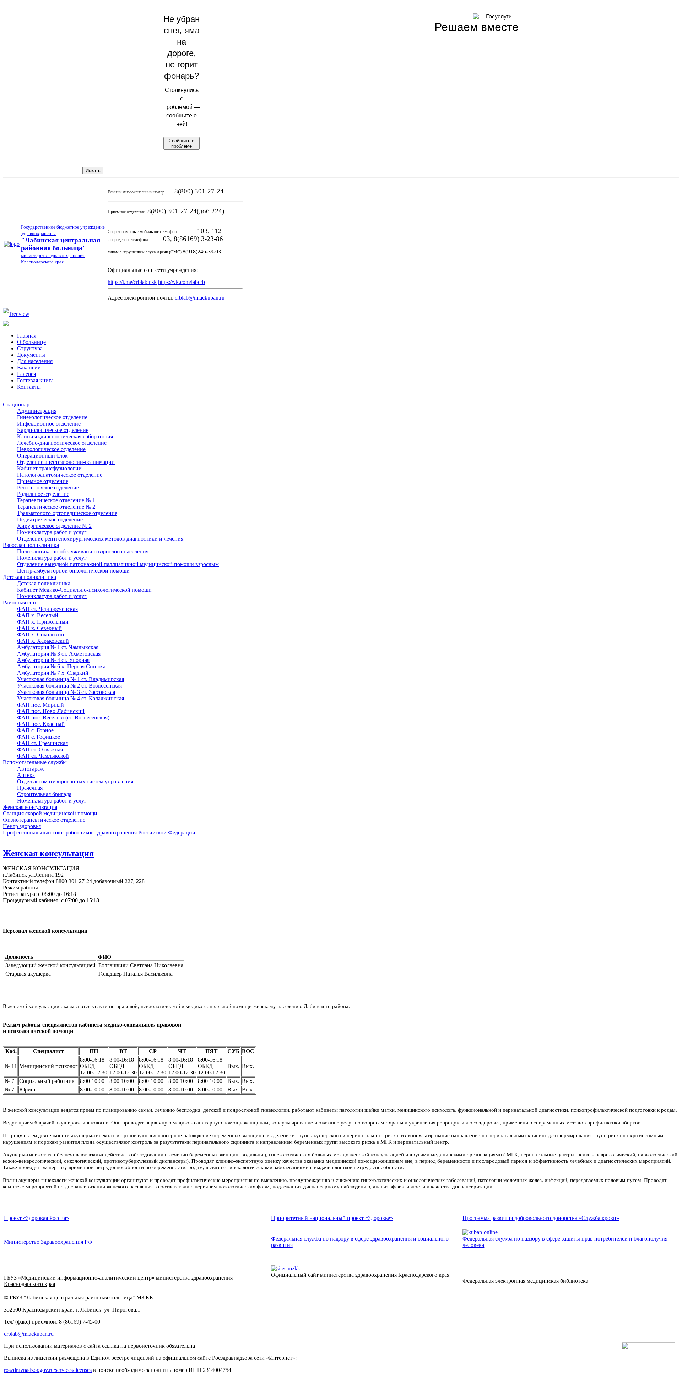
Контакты (29, 387)
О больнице (31, 342)
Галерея (26, 374)
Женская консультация (48, 853)
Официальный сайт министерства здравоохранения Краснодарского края (360, 1275)
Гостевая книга (35, 380)
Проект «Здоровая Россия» (36, 1218)
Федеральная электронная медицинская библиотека (525, 1281)
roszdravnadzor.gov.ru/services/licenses (48, 1370)
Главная (26, 336)
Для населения (35, 361)
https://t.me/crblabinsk (132, 282)
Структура (30, 348)
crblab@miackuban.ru (199, 298)
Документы (31, 355)
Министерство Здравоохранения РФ (48, 1242)
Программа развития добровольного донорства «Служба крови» (540, 1218)
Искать (93, 170)
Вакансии (29, 368)
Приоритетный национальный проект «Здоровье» (332, 1218)
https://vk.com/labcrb (181, 282)
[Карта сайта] (16, 314)
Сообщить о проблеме (181, 143)
